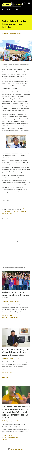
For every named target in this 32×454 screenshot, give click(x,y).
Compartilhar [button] (7, 214)
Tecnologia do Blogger (17, 449)
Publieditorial (16, 209)
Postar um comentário (10, 318)
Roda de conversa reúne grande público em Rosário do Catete (16, 295)
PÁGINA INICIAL (6, 10)
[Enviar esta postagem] (24, 209)
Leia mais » (5, 320)
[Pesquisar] (25, 3)
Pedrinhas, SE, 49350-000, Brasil (16, 211)
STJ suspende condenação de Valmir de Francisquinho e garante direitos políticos (15, 352)
